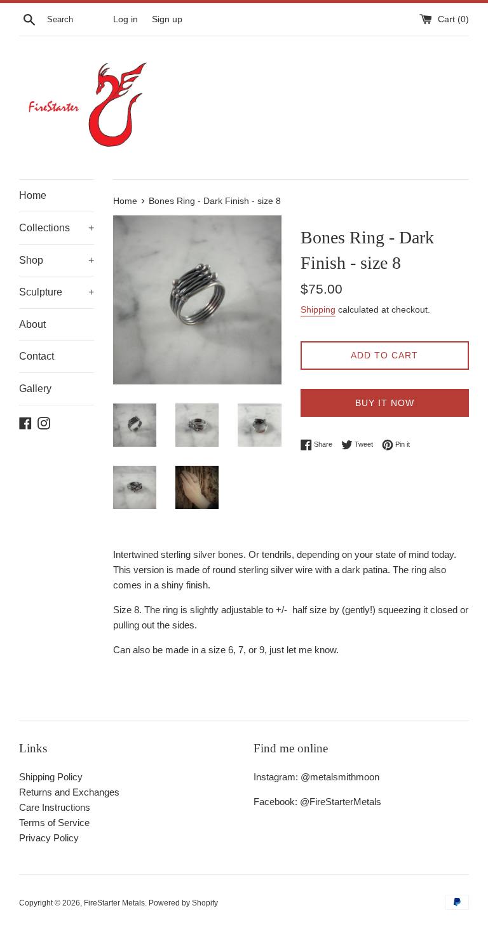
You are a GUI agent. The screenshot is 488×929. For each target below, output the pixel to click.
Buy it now (384, 403)
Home (32, 195)
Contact (36, 356)
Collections (56, 227)
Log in (125, 19)
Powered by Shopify (183, 902)
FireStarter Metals (114, 902)
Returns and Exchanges (69, 792)
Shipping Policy (51, 776)
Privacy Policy (49, 837)
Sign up (167, 19)
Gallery (35, 388)
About (32, 324)
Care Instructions (54, 807)
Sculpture (56, 292)
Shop (56, 260)
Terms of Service (54, 822)
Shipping (318, 309)
